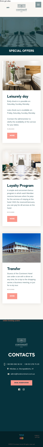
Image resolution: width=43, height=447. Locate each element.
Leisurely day (17, 97)
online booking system (11, 321)
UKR (7, 7)
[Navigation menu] (38, 4)
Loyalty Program (20, 186)
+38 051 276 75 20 (31, 364)
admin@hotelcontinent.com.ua (23, 374)
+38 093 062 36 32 (14, 364)
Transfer (13, 269)
